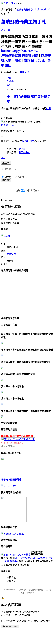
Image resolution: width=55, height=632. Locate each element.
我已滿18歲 (7, 626)
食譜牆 (29, 60)
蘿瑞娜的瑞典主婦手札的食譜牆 (17, 436)
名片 (9, 85)
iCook (40, 60)
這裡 (48, 108)
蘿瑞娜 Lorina (7, 125)
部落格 (10, 81)
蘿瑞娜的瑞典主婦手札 (23, 21)
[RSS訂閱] (9, 473)
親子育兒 (23, 149)
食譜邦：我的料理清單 (12, 443)
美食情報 (24, 72)
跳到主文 (5, 30)
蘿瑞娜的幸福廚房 (19, 55)
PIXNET (13, 590)
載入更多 (6, 163)
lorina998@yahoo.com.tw (19, 51)
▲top (3, 157)
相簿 (9, 78)
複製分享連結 (8, 446)
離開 (16, 626)
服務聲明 (30, 593)
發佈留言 (6, 180)
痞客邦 (25, 141)
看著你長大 (24, 152)
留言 (32, 141)
